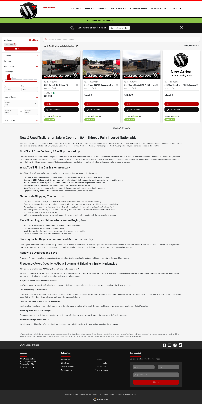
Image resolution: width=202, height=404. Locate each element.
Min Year (8, 111)
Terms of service (102, 370)
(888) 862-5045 (49, 7)
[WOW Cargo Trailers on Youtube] (168, 344)
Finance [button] (88, 8)
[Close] (181, 27)
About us (99, 359)
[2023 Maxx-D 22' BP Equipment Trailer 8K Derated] (102, 64)
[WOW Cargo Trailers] (28, 8)
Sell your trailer (101, 363)
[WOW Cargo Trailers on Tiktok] (179, 344)
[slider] (3, 81)
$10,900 (168, 94)
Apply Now (50, 120)
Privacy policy (66, 370)
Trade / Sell (102, 8)
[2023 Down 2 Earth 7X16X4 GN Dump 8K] (142, 64)
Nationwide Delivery (138, 8)
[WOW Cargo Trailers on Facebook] (163, 344)
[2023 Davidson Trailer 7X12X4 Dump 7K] (182, 64)
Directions (65, 363)
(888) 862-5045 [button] (29, 367)
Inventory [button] (75, 8)
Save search (22, 49)
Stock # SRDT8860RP (171, 82)
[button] (77, 85)
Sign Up (156, 382)
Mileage (7, 102)
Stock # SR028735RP (51, 82)
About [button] (172, 8)
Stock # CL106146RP (91, 82)
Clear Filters (33, 40)
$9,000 (88, 94)
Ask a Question (54, 109)
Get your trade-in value (119, 28)
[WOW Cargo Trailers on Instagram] (174, 344)
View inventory (66, 359)
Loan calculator (102, 366)
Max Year (28, 111)
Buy (50, 104)
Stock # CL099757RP (131, 82)
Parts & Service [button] (117, 8)
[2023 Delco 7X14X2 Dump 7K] (61, 64)
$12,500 (128, 94)
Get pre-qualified (67, 366)
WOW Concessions (158, 8)
